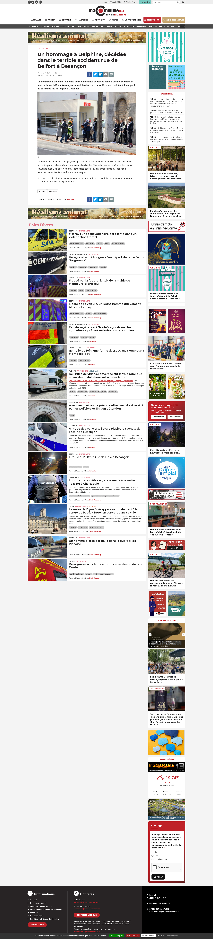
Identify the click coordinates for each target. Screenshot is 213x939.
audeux (72, 392)
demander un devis (87, 915)
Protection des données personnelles (46, 909)
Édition (110, 15)
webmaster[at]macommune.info (87, 931)
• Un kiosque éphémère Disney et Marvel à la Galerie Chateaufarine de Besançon (166, 130)
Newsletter (37, 925)
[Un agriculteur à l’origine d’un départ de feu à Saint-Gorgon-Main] (47, 263)
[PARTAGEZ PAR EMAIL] (105, 74)
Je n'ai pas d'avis (161, 859)
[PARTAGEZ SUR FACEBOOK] (89, 74)
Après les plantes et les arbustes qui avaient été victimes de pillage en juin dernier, (101, 381)
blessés (88, 314)
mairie (81, 290)
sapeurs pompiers (118, 244)
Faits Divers (43, 49)
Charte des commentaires (41, 906)
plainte (103, 392)
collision (99, 244)
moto (96, 574)
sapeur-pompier (91, 290)
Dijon (71, 506)
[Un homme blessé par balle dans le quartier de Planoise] (47, 547)
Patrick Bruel (83, 527)
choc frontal (90, 244)
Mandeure (73, 278)
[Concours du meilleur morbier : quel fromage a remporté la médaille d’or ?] (166, 348)
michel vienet (94, 392)
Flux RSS (34, 913)
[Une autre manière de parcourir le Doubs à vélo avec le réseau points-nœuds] (166, 565)
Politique (91, 506)
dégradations (82, 392)
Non (156, 856)
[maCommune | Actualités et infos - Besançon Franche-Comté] (106, 11)
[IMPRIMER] (111, 74)
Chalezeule (74, 477)
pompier (92, 337)
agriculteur (82, 267)
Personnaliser (148, 935)
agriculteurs (74, 337)
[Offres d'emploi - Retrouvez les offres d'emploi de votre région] (166, 231)
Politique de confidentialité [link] (167, 936)
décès (107, 244)
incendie (103, 267)
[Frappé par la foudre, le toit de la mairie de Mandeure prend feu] (47, 286)
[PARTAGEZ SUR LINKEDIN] (100, 74)
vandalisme (113, 392)
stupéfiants (107, 496)
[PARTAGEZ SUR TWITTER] (95, 74)
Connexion (175, 417)
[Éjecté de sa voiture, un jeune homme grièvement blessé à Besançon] (47, 310)
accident (42, 191)
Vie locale (93, 371)
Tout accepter (116, 935)
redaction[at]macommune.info (86, 902)
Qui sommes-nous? (38, 903)
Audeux (72, 371)
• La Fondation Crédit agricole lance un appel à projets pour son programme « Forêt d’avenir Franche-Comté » (166, 120)
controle (86, 496)
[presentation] (150, 634)
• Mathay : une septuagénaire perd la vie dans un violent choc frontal (166, 111)
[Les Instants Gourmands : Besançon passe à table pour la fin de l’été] (166, 661)
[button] (178, 2)
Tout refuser (132, 935)
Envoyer (158, 877)
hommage (53, 191)
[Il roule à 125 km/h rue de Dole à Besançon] (47, 463)
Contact (33, 900)
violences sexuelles (96, 527)
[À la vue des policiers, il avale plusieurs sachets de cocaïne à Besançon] (47, 434)
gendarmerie (93, 267)
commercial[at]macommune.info (87, 909)
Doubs (72, 561)
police (72, 415)
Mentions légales (37, 916)
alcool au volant (75, 496)
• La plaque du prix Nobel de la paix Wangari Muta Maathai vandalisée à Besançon (166, 139)
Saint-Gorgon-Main (78, 254)
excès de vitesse (75, 467)
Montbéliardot (76, 348)
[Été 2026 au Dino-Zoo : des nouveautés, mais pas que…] (166, 434)
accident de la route (76, 244)
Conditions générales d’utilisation (44, 919)
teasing (115, 496)
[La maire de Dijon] (47, 515)
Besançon (73, 231)
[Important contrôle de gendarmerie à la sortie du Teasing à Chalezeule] (47, 486)
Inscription (158, 417)
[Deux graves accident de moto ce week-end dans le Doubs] (47, 570)
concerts (73, 527)
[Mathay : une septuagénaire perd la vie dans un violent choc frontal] (47, 240)
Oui (156, 852)
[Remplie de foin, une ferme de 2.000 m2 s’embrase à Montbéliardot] (47, 356)
